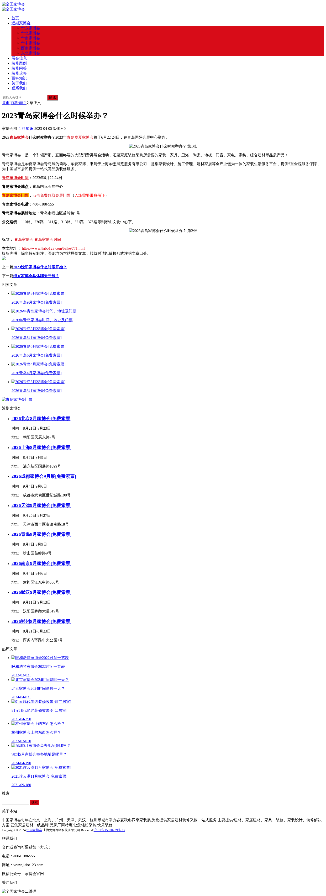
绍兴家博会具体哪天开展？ (36, 276)
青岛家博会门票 (15, 195)
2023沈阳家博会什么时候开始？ (40, 267)
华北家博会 (30, 33)
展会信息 (19, 58)
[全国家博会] (13, 4)
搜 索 (52, 97)
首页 (15, 18)
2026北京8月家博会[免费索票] (41, 418)
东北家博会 (30, 53)
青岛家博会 (19, 137)
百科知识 (19, 78)
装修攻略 (19, 73)
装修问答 (19, 68)
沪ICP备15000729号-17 (109, 830)
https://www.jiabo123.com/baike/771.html (53, 248)
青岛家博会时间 (15, 178)
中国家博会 (34, 830)
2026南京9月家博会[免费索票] (41, 563)
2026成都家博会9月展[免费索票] (43, 476)
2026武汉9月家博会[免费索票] (41, 592)
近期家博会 (21, 23)
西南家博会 (30, 48)
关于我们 (19, 83)
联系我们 (19, 88)
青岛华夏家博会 (80, 137)
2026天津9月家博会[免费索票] (41, 505)
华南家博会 (30, 38)
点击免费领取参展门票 (51, 195)
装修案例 (19, 63)
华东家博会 (30, 28)
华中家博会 (30, 43)
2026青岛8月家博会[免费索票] (41, 534)
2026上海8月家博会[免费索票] (41, 447)
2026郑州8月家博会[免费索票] (41, 621)
